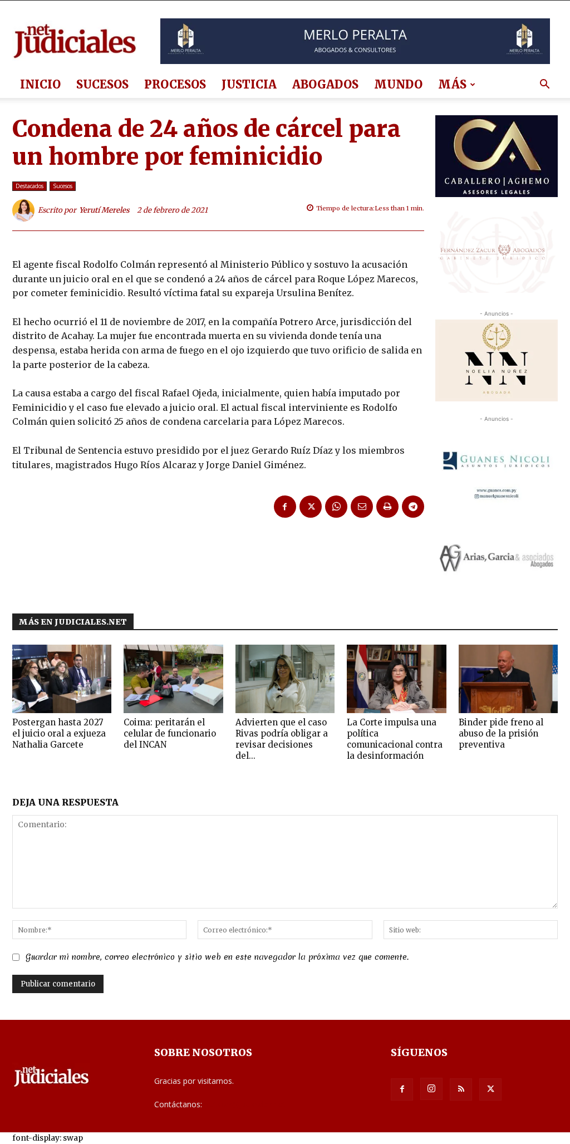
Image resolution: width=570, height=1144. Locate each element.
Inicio (40, 84)
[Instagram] (431, 1089)
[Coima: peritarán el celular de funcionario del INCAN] (173, 679)
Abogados (325, 84)
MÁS (452, 84)
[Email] (362, 506)
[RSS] (461, 1089)
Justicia (249, 84)
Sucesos (102, 84)
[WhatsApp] (336, 506)
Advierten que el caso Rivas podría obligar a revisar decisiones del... (281, 739)
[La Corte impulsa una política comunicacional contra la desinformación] (396, 679)
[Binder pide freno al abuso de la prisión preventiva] (508, 679)
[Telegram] (413, 506)
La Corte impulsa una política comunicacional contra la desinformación (395, 739)
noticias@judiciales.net (245, 1104)
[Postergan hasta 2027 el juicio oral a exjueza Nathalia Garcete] (61, 679)
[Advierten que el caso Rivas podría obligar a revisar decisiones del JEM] (285, 679)
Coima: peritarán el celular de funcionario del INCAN (170, 733)
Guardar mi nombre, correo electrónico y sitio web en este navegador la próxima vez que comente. (217, 957)
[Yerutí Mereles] (25, 210)
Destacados (29, 186)
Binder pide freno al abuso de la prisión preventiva (501, 733)
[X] (310, 506)
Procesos (175, 84)
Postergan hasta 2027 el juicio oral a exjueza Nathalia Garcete (59, 733)
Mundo (398, 84)
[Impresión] (387, 506)
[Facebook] (285, 506)
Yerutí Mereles (104, 210)
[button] (544, 85)
